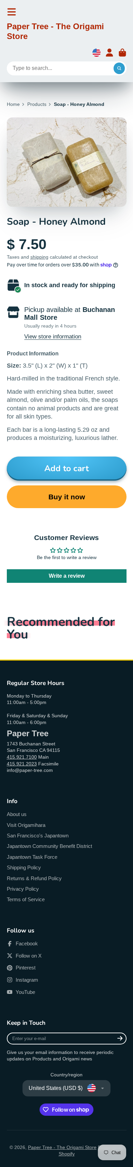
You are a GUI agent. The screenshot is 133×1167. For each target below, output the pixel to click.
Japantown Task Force (32, 857)
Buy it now (66, 497)
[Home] (67, 32)
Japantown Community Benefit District (49, 846)
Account (109, 53)
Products (36, 104)
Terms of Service (26, 899)
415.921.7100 (22, 757)
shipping (39, 257)
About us (17, 814)
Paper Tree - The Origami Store (62, 1147)
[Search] (119, 68)
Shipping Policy (24, 867)
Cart (122, 53)
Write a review (67, 576)
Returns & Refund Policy (34, 878)
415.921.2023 (22, 763)
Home (13, 104)
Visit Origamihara (26, 825)
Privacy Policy (23, 889)
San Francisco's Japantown (38, 835)
